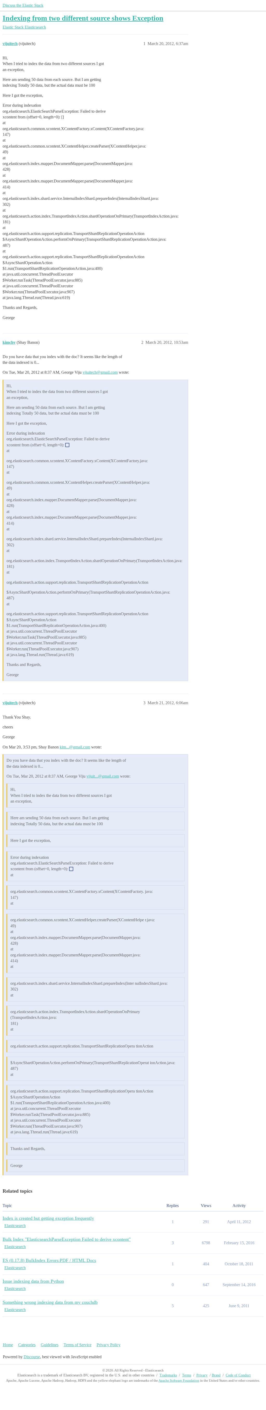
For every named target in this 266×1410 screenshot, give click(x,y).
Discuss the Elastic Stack (23, 5)
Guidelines (49, 1345)
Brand (216, 1375)
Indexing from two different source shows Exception (83, 18)
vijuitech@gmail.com (100, 372)
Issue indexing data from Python (33, 1281)
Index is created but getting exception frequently (48, 1218)
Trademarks (168, 1375)
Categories (27, 1345)
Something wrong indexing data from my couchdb (50, 1302)
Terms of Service (77, 1345)
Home (8, 1345)
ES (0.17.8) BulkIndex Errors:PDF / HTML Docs (49, 1260)
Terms (186, 1375)
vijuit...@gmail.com (103, 776)
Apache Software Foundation (178, 1380)
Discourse (32, 1357)
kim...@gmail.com (75, 747)
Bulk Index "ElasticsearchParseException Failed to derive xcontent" (67, 1239)
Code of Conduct (238, 1375)
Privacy (202, 1375)
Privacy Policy (109, 1345)
